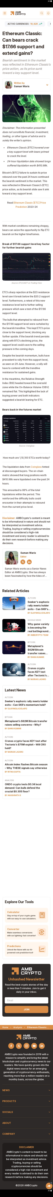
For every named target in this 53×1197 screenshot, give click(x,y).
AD (49, 1)
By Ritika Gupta (12, 772)
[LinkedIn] (29, 562)
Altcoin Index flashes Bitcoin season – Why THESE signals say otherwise (26, 766)
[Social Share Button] (49, 1186)
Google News (34, 620)
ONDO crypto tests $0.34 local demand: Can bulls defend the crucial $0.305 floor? (23, 788)
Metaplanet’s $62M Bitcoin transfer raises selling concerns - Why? (38, 650)
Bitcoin (31, 642)
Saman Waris (21, 86)
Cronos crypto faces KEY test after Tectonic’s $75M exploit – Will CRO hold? (26, 744)
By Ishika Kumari (36, 657)
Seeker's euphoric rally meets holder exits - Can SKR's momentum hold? (38, 605)
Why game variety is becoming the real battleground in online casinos (38, 628)
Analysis (9, 780)
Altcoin (32, 598)
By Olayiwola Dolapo (39, 613)
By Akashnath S (13, 795)
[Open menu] (4, 13)
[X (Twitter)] (22, 562)
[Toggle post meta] (47, 84)
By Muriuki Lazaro (37, 679)
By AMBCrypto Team (38, 635)
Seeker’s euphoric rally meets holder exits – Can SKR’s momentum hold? (26, 703)
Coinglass (36, 466)
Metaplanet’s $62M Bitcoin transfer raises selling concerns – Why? (26, 723)
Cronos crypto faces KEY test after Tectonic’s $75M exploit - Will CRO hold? (39, 672)
